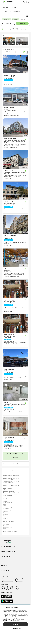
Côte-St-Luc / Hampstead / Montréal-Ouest (12, 492)
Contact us (4, 576)
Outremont (5, 514)
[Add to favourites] (26, 75)
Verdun (4, 528)
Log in (28, 2)
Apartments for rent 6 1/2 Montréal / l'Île (11, 481)
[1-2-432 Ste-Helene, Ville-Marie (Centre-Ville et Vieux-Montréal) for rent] (15, 224)
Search (21, 23)
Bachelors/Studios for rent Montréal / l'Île (11, 485)
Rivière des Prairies (7, 520)
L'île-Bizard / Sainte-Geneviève (9, 502)
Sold (20, 7)
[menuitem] (15, 546)
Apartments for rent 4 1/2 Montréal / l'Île (11, 478)
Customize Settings (15, 628)
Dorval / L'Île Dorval (7, 497)
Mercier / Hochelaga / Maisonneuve (10, 509)
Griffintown (5, 498)
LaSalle (4, 504)
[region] (15, 618)
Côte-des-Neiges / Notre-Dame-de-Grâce (11, 494)
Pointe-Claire (6, 518)
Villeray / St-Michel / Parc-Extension (10, 531)
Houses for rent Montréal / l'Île (9, 484)
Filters (7, 23)
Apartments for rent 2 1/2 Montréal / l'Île (11, 475)
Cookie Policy (16, 620)
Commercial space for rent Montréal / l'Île (11, 486)
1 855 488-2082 (9, 580)
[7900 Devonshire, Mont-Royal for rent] (15, 258)
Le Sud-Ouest (6, 508)
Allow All (15, 624)
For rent (13, 7)
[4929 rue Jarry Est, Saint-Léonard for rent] (15, 358)
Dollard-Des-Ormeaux (7, 495)
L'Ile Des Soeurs (6, 501)
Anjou (4, 489)
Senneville (5, 525)
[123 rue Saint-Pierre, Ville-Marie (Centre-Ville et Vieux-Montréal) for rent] (15, 391)
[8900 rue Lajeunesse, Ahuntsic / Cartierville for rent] (15, 64)
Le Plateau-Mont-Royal (7, 507)
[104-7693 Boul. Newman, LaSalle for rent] (15, 96)
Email (20, 580)
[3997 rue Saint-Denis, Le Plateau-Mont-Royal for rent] (15, 191)
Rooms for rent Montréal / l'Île (9, 482)
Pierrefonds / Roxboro (7, 515)
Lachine (4, 505)
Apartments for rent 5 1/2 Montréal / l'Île (11, 479)
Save (14, 457)
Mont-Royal (5, 511)
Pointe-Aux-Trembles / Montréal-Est (10, 517)
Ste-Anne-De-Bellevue (7, 527)
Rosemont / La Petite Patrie (8, 521)
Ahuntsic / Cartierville (7, 488)
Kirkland (4, 499)
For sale (5, 7)
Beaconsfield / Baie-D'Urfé (8, 491)
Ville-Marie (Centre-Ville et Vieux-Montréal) (11, 530)
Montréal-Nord (6, 512)
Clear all (23, 19)
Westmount (5, 532)
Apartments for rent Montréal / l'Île (10, 474)
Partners (4, 570)
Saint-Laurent (6, 522)
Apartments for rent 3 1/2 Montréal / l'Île (11, 476)
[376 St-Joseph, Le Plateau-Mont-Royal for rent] (15, 289)
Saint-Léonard (6, 524)
